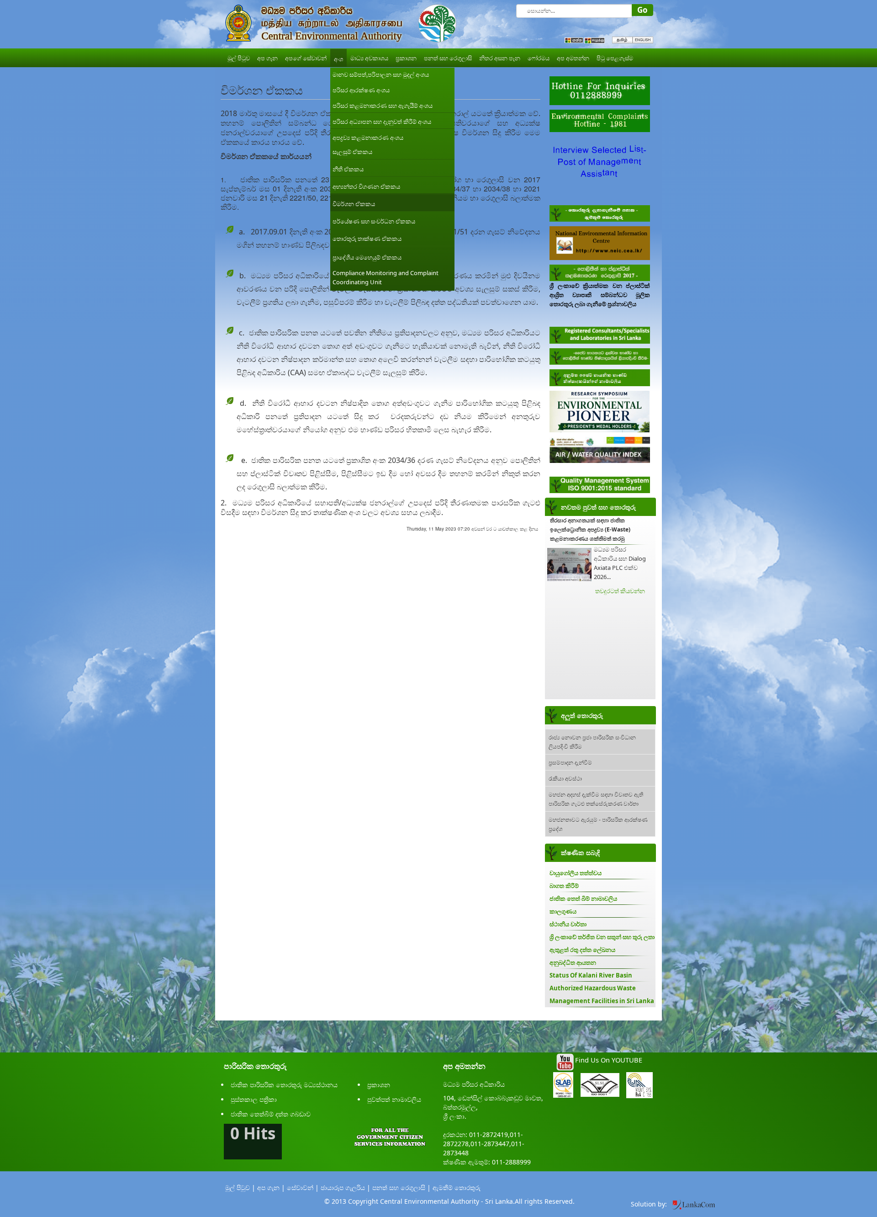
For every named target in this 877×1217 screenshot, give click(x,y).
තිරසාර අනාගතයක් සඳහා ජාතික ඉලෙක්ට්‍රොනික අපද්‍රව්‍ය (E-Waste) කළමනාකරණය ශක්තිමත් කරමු (590, 529)
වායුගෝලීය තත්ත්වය (575, 873)
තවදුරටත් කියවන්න (620, 591)
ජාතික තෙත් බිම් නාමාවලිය (583, 898)
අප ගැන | (271, 1187)
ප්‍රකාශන (378, 1084)
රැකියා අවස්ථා (565, 778)
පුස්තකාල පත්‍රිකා (254, 1099)
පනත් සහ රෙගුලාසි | (401, 1187)
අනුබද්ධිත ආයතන (572, 962)
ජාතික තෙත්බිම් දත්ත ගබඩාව (271, 1114)
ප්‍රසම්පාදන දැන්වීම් (570, 762)
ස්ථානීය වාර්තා (567, 924)
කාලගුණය (562, 911)
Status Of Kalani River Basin (590, 975)
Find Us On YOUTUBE (608, 1059)
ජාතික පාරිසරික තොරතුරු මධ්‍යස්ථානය (284, 1084)
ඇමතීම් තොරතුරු (457, 1187)
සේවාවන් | (303, 1187)
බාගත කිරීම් (564, 886)
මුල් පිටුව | (240, 1187)
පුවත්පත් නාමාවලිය (394, 1099)
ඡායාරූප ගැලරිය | (345, 1187)
